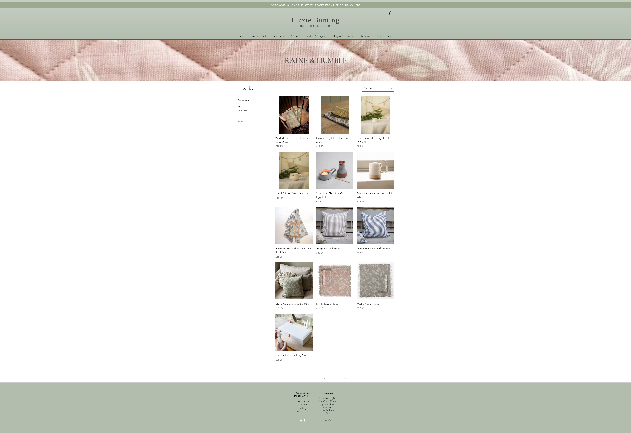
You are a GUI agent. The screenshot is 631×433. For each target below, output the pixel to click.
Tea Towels (243, 110)
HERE (357, 5)
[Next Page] (345, 379)
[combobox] (378, 88)
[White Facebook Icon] (304, 420)
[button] (391, 13)
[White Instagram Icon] (301, 420)
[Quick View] (294, 115)
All (239, 106)
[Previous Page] (325, 379)
